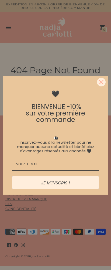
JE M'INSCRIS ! (55, 183)
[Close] (101, 82)
